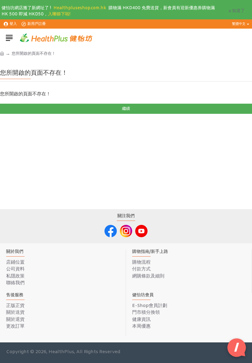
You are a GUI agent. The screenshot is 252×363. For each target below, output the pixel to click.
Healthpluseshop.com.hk (79, 8)
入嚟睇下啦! (59, 14)
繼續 (126, 108)
